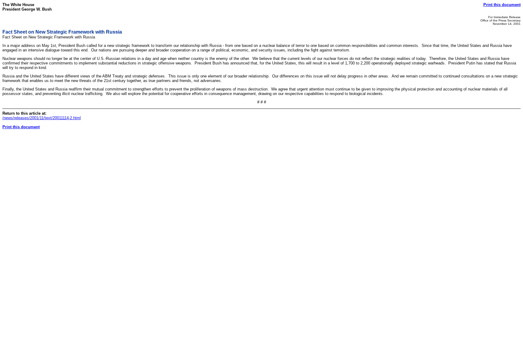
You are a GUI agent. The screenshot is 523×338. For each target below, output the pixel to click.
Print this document (502, 4)
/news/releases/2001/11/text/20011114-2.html (41, 118)
